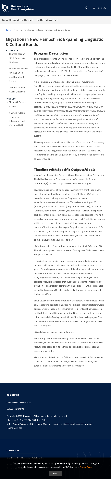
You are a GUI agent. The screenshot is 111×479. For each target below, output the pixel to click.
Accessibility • (55, 424)
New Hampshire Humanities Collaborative (30, 20)
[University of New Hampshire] (20, 7)
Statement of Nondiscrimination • (78, 424)
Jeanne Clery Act (14, 427)
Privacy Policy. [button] (85, 467)
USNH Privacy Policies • (17, 424)
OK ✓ (55, 473)
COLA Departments (15, 408)
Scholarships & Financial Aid (19, 402)
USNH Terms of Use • (39, 424)
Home (8, 30)
